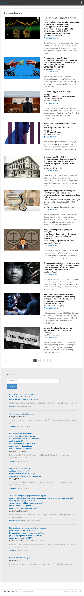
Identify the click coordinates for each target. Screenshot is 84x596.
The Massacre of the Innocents (21, 414)
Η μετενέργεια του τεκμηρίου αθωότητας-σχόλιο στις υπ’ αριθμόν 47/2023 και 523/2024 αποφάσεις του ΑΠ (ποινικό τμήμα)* (60, 127)
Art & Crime (26, 426)
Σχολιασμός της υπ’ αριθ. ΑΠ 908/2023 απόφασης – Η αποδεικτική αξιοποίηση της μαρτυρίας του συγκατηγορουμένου (59, 95)
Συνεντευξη (26, 407)
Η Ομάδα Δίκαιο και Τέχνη (19, 558)
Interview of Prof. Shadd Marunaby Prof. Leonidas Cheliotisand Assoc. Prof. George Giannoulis (23, 396)
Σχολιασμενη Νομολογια (30, 521)
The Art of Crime (9, 591)
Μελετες (24, 461)
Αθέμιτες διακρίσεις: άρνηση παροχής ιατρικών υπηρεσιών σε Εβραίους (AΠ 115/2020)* (58, 330)
